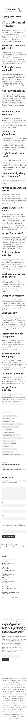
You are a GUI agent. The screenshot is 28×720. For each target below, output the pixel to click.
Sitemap (2, 548)
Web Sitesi (4, 515)
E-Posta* (3, 509)
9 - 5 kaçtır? (4, 529)
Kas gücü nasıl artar (7, 438)
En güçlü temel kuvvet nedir (8, 418)
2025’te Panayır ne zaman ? (7, 577)
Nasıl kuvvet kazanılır (7, 446)
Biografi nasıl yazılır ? (6, 567)
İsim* (3, 502)
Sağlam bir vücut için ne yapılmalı (10, 449)
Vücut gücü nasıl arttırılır (8, 454)
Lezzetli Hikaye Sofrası (14, 9)
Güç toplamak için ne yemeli (8, 432)
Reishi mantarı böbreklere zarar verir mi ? (10, 592)
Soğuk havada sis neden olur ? (8, 559)
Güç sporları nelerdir (7, 429)
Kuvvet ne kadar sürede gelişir (9, 440)
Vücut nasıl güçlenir (19, 454)
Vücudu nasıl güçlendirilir (8, 451)
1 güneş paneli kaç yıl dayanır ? (8, 570)
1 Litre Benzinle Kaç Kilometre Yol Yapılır (14, 469)
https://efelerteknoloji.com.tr (20, 546)
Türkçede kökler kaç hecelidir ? (8, 585)
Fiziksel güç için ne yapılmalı (8, 424)
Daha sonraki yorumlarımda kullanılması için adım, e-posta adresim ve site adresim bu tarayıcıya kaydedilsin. (13, 524)
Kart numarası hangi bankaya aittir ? (9, 588)
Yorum (3, 486)
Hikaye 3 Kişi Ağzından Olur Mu (11, 464)
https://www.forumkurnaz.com (8, 544)
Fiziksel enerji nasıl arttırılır (8, 421)
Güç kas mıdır (19, 424)
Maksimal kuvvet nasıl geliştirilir (9, 443)
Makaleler (8, 412)
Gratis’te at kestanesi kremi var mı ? (9, 563)
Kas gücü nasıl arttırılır (17, 438)
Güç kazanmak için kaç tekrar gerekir (10, 426)
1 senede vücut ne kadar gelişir (9, 415)
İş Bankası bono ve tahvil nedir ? (8, 574)
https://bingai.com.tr (5, 546)
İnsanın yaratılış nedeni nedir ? (8, 581)
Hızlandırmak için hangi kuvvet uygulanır (11, 435)
